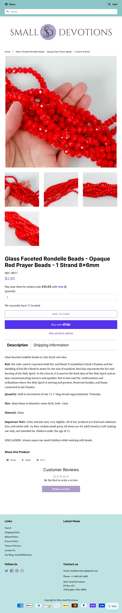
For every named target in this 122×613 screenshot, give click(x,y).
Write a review (61, 489)
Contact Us (10, 550)
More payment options (61, 333)
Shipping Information (51, 345)
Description (17, 345)
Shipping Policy (12, 532)
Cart (114, 4)
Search (8, 527)
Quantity (10, 291)
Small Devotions (70, 600)
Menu (12, 4)
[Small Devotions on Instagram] (22, 571)
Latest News (71, 521)
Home (7, 52)
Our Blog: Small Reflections (18, 554)
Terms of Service (13, 545)
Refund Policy (11, 536)
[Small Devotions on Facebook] (12, 571)
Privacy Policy (11, 541)
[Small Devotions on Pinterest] (17, 571)
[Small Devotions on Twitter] (6, 571)
